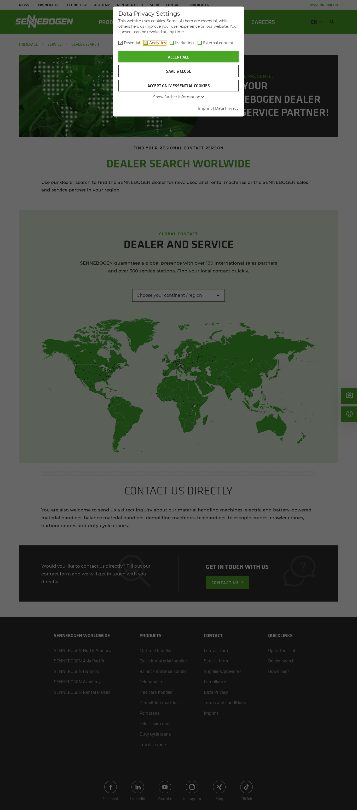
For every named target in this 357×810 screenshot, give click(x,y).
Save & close (178, 71)
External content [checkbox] (218, 42)
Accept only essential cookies (178, 86)
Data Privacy (227, 108)
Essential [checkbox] (132, 42)
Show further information (176, 97)
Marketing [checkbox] (184, 42)
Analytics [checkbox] (157, 42)
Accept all (178, 57)
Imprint (205, 108)
